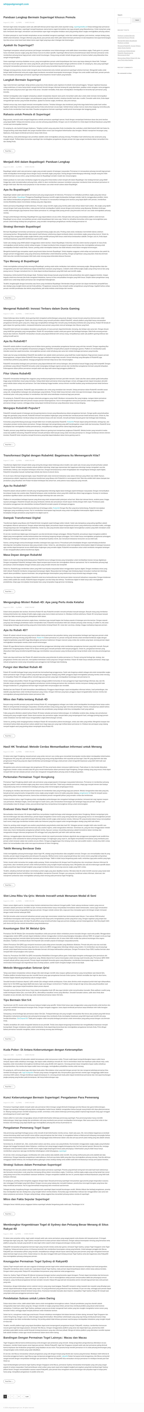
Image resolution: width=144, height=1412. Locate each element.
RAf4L (20, 22)
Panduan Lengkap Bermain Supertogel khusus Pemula (39, 17)
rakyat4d (65, 1356)
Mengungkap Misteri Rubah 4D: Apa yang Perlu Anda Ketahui (43, 602)
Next (22, 1396)
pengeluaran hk (84, 793)
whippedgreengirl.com (16, 4)
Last (27, 1396)
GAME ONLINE (29, 22)
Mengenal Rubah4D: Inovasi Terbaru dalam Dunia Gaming (41, 308)
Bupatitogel (21, 197)
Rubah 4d (40, 638)
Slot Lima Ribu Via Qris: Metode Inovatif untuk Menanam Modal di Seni (49, 895)
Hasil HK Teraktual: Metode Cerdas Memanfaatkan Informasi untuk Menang (52, 746)
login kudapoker (27, 1072)
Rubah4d (70, 422)
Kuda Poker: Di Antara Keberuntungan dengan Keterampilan (43, 1049)
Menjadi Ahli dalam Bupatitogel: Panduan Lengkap (36, 161)
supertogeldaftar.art (80, 27)
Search (120, 15)
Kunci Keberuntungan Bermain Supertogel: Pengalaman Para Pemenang (51, 1097)
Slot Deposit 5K (22, 1018)
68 (19, 1396)
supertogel (62, 1151)
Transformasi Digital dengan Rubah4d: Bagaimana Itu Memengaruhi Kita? (51, 455)
